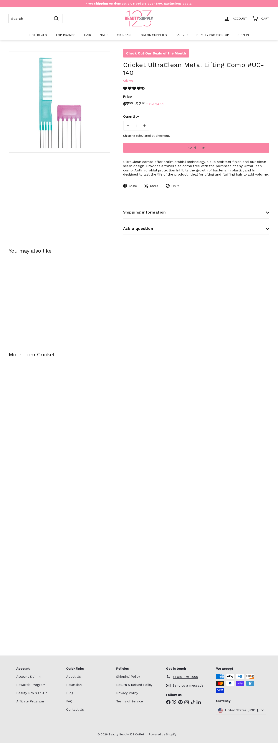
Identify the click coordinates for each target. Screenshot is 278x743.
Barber (181, 35)
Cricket (46, 355)
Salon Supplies (154, 35)
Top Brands (65, 35)
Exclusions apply (178, 3)
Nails (104, 35)
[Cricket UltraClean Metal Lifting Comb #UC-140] (28, 299)
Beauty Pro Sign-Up (212, 35)
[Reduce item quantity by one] (128, 125)
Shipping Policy (128, 677)
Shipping (129, 135)
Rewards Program (31, 685)
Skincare (124, 35)
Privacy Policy (127, 693)
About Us (73, 677)
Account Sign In (28, 677)
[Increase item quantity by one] (144, 125)
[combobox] (36, 18)
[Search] (56, 18)
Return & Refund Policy (134, 685)
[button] (134, 88)
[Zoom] (59, 101)
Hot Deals (38, 35)
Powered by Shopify (162, 734)
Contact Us (75, 710)
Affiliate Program (30, 701)
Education (74, 685)
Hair (87, 35)
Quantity (131, 116)
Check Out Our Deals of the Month (156, 53)
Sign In (243, 35)
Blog (69, 693)
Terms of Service (129, 701)
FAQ (69, 701)
